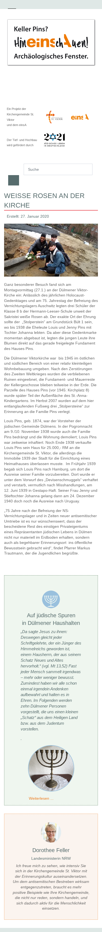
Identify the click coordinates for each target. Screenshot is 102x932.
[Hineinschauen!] (51, 42)
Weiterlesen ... (41, 798)
